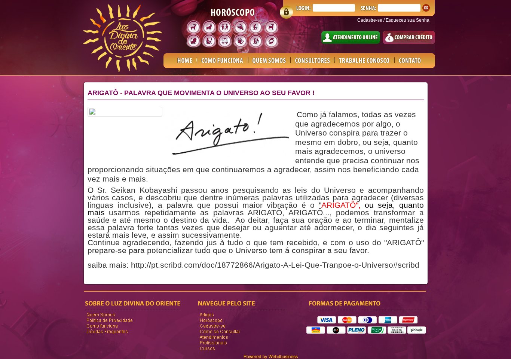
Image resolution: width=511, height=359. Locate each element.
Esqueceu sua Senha (407, 20)
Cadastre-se (369, 20)
